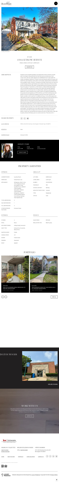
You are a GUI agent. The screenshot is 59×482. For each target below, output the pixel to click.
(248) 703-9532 (4, 450)
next (8, 47)
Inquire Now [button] (29, 67)
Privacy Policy (54, 474)
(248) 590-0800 (24, 450)
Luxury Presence (35, 474)
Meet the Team (11, 456)
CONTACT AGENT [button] (22, 152)
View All (54, 296)
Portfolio (20, 456)
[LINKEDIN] (53, 456)
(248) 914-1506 (30, 148)
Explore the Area (53, 384)
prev (5, 47)
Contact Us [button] (29, 415)
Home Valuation (31, 456)
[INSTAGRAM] (50, 456)
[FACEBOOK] (47, 456)
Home (2, 456)
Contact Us (41, 456)
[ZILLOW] (56, 456)
